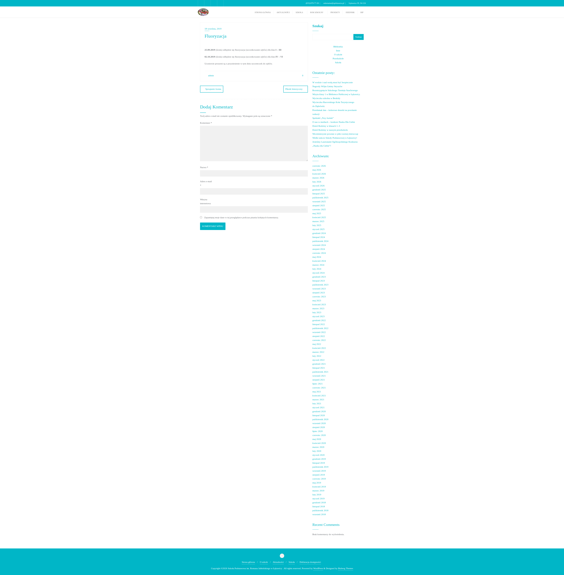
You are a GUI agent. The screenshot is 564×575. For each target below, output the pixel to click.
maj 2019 (316, 483)
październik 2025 (320, 197)
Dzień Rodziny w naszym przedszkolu (330, 130)
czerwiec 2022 (319, 340)
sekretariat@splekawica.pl (334, 3)
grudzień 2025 (319, 189)
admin (211, 75)
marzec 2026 (318, 178)
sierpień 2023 (318, 292)
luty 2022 (316, 356)
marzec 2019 (318, 490)
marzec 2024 (318, 265)
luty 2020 (316, 451)
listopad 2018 (318, 506)
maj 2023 (316, 300)
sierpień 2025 (318, 205)
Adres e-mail (206, 183)
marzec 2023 (318, 308)
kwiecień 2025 (319, 217)
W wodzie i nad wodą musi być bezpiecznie (332, 82)
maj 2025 (316, 213)
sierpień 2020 (318, 427)
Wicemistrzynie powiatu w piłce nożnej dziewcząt (335, 134)
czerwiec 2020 (319, 435)
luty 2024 (316, 269)
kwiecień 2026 (319, 174)
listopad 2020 (318, 415)
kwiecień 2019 (319, 487)
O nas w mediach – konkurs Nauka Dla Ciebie (333, 122)
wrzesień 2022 (319, 332)
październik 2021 (320, 372)
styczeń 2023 (318, 316)
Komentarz (206, 123)
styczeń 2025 (318, 229)
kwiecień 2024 (319, 261)
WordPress (318, 568)
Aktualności (278, 562)
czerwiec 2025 (319, 209)
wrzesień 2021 (319, 376)
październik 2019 (320, 467)
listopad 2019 (318, 463)
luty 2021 (316, 403)
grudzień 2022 (319, 320)
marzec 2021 (318, 399)
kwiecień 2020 (319, 443)
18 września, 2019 (213, 29)
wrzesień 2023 (319, 289)
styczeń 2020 (318, 455)
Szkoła (338, 62)
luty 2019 (316, 494)
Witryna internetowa (205, 201)
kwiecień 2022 (319, 348)
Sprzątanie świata (213, 89)
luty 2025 (316, 225)
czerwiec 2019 (319, 479)
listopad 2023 (318, 281)
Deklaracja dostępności (310, 562)
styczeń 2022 (318, 360)
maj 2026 (316, 170)
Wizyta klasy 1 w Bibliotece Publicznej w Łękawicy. (336, 94)
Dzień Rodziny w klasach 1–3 (326, 126)
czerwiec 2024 (319, 253)
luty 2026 (316, 182)
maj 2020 (316, 439)
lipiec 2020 (317, 431)
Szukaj (317, 26)
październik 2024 (320, 241)
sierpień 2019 (318, 475)
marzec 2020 (318, 447)
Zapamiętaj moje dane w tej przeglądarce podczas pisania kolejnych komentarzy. (241, 217)
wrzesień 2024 (319, 245)
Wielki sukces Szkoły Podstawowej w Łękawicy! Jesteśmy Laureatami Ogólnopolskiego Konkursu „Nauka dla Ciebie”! (335, 142)
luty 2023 (316, 312)
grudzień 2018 (319, 502)
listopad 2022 (318, 324)
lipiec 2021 (317, 384)
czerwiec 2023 (319, 296)
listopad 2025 (318, 193)
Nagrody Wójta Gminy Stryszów (327, 86)
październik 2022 (320, 328)
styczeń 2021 (318, 407)
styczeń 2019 (318, 498)
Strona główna (248, 562)
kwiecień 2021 (319, 395)
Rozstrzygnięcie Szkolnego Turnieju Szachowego (335, 90)
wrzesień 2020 (319, 423)
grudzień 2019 (319, 459)
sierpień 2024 (318, 249)
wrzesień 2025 (319, 201)
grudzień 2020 (319, 411)
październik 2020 (320, 419)
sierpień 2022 (318, 336)
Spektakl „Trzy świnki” (323, 118)
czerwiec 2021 (319, 388)
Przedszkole (338, 58)
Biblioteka (338, 46)
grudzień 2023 (319, 277)
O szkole (338, 54)
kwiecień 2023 (319, 304)
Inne (338, 50)
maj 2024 (316, 257)
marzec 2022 (318, 352)
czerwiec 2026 (319, 166)
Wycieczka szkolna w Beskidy (326, 98)
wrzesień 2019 (319, 471)
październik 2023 (320, 285)
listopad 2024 (318, 237)
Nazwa (204, 167)
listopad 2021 (318, 368)
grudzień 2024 (319, 233)
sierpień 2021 (318, 380)
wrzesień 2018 (319, 514)
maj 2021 (316, 391)
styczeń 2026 (318, 186)
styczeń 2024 (318, 273)
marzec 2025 (318, 221)
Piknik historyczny (294, 89)
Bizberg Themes (345, 568)
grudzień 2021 (319, 364)
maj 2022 (316, 344)
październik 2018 (320, 510)
